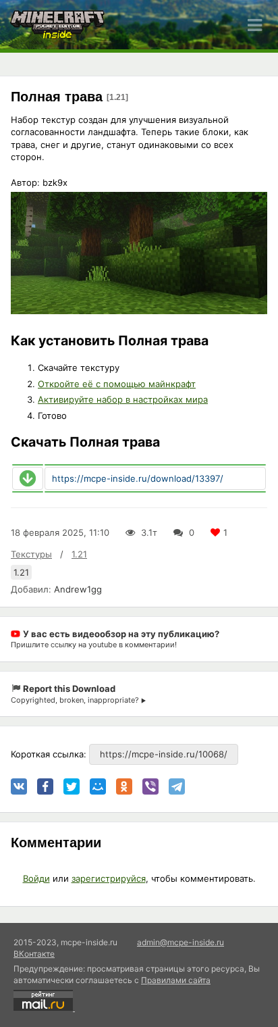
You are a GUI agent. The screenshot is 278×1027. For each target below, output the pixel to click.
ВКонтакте (34, 954)
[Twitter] (71, 786)
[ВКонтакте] (19, 786)
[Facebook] (45, 786)
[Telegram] (177, 786)
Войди (36, 878)
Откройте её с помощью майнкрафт (117, 383)
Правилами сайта (176, 980)
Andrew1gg (78, 589)
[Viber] (150, 786)
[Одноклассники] (124, 786)
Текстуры (31, 554)
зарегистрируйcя (109, 878)
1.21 (79, 554)
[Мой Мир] (98, 786)
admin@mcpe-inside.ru (180, 942)
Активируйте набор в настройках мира (123, 399)
